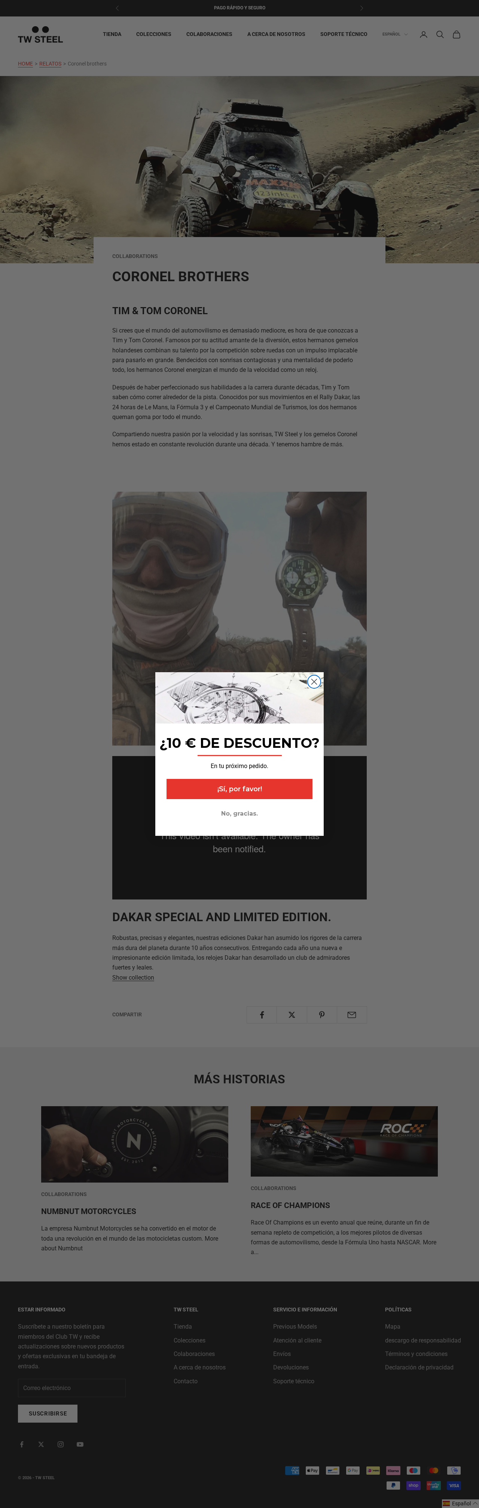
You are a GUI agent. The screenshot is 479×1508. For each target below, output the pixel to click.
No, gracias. (239, 813)
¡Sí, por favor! (239, 789)
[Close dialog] (314, 681)
